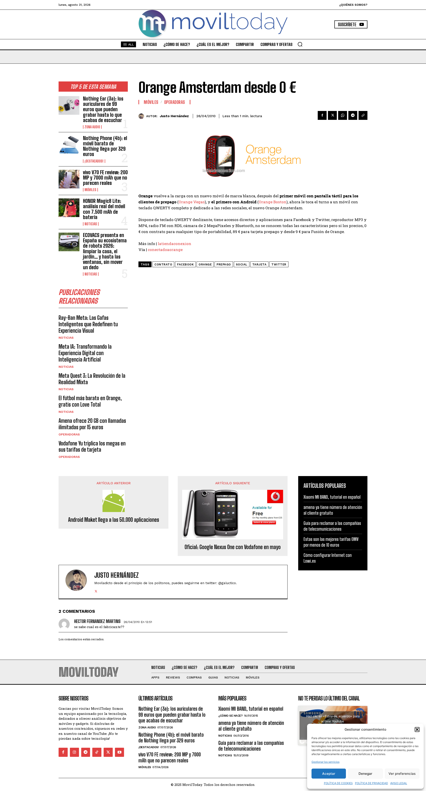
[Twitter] (332, 115)
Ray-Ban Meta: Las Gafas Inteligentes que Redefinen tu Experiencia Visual (88, 324)
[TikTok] (96, 752)
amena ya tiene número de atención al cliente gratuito (251, 726)
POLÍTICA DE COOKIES (338, 783)
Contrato (163, 264)
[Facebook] (322, 115)
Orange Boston (272, 201)
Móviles (90, 190)
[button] (417, 729)
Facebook (185, 264)
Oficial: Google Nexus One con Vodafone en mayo (233, 547)
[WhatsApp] (342, 115)
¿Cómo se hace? (230, 715)
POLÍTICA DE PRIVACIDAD (371, 783)
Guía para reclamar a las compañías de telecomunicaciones (251, 746)
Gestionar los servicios (325, 761)
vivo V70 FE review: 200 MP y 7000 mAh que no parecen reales (105, 177)
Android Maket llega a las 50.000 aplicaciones (113, 520)
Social (241, 264)
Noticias (91, 224)
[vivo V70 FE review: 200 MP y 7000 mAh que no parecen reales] (69, 179)
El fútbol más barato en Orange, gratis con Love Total (90, 401)
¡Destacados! (94, 161)
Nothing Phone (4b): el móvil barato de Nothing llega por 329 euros (105, 146)
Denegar (365, 773)
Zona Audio (92, 127)
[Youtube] (119, 752)
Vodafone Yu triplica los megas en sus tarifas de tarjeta (92, 446)
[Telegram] (352, 115)
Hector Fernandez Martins (97, 621)
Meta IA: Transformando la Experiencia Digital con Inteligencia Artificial (85, 353)
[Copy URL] (363, 115)
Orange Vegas (192, 201)
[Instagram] (74, 752)
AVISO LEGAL (398, 783)
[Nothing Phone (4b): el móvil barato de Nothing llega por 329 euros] (69, 145)
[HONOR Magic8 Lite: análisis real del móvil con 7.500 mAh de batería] (69, 207)
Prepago (224, 264)
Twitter (278, 264)
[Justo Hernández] (142, 116)
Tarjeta (259, 264)
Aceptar (328, 773)
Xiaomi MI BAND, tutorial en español (332, 497)
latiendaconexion (174, 243)
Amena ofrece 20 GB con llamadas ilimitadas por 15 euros (92, 423)
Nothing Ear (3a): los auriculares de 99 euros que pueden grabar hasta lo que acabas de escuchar (103, 109)
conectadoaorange (165, 249)
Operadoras (69, 434)
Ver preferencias (402, 773)
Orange (205, 264)
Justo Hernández (174, 116)
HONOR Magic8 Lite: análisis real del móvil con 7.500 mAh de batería (104, 209)
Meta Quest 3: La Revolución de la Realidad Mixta (92, 378)
